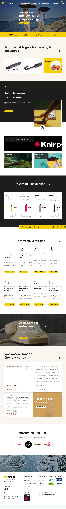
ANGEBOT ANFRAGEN (24, 304)
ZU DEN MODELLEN (39, 304)
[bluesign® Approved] (59, 479)
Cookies (40, 486)
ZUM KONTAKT (9, 111)
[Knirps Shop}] (27, 497)
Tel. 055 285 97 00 (8, 486)
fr (64, 1)
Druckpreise (26, 485)
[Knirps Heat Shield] (48, 160)
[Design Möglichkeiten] (53, 65)
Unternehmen (54, 3)
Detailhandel (45, 3)
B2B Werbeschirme (26, 3)
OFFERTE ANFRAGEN (10, 271)
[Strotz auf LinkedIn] (7, 489)
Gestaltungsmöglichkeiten (30, 483)
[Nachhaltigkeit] (18, 160)
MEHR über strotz (54, 304)
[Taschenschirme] (13, 65)
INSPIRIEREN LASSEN (10, 304)
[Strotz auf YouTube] (5, 489)
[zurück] (11, 444)
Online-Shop (36, 3)
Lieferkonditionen (28, 486)
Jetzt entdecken (24, 21)
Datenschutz (41, 485)
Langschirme (27, 480)
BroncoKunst (36, 506)
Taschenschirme (27, 478)
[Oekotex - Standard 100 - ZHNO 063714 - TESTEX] (51, 479)
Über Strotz (41, 478)
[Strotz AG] (7, 3)
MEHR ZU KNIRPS (53, 271)
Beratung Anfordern (40, 271)
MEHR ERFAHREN (23, 271)
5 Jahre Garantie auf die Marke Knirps (54, 255)
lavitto (31, 506)
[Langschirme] (33, 65)
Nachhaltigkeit (42, 480)
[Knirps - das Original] (33, 143)
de (61, 1)
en (62, 1)
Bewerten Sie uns (41, 406)
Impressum (41, 483)
